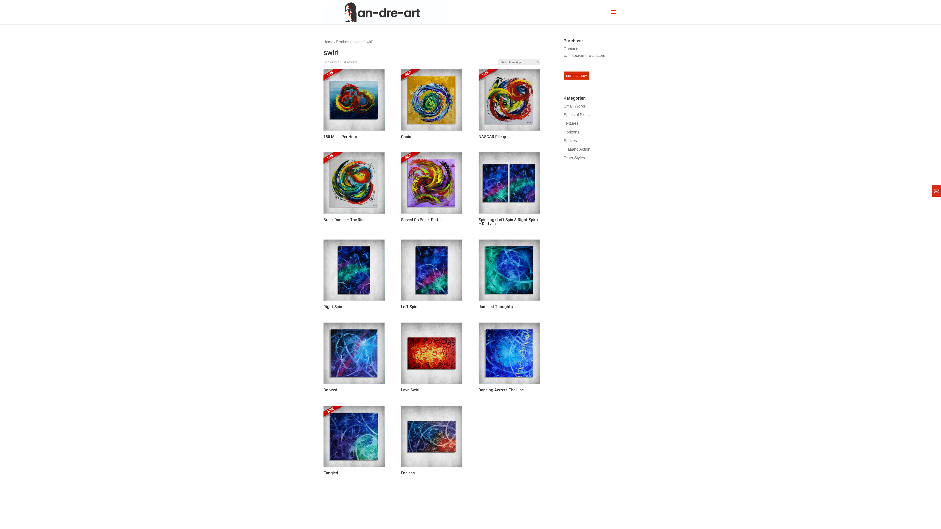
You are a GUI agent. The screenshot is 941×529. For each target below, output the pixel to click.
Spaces (570, 141)
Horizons (571, 132)
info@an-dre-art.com (587, 55)
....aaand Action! (577, 149)
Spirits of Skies (577, 115)
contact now (576, 75)
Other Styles (574, 158)
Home (328, 42)
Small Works (575, 106)
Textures (571, 123)
